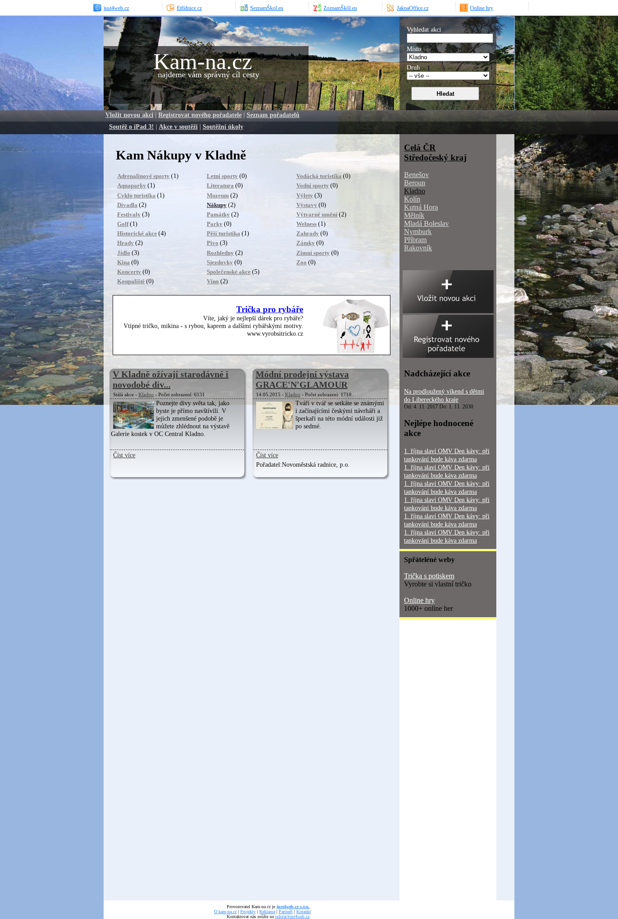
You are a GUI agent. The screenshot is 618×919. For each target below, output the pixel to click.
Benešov (416, 174)
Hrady (125, 242)
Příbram (415, 240)
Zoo (301, 262)
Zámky (305, 242)
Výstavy (306, 205)
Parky (215, 223)
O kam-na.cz (225, 911)
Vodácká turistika (319, 176)
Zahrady (307, 233)
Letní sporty (222, 176)
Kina (123, 262)
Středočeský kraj (435, 157)
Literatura (220, 185)
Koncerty (129, 271)
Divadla (127, 205)
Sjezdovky (220, 262)
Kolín (412, 199)
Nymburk (418, 231)
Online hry (419, 600)
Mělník (414, 215)
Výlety (304, 195)
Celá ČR (420, 147)
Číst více (124, 455)
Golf (122, 223)
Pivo (213, 242)
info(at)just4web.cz (292, 916)
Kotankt (303, 911)
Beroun (414, 183)
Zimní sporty (313, 252)
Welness (306, 223)
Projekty (248, 911)
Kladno (146, 394)
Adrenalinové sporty (143, 176)
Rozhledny (220, 252)
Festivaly (129, 214)
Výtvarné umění (317, 214)
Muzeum (218, 195)
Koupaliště (131, 281)
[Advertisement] (435, 763)
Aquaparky (131, 185)
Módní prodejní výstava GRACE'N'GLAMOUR (302, 379)
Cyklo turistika (136, 195)
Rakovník (418, 248)
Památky (218, 214)
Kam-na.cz (202, 61)
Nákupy (217, 205)
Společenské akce (229, 271)
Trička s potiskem (429, 576)
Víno (213, 281)
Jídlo (123, 252)
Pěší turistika (223, 233)
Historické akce (137, 233)
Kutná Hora (421, 207)
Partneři (286, 911)
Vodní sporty (312, 185)
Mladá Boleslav (426, 223)
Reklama (267, 911)
